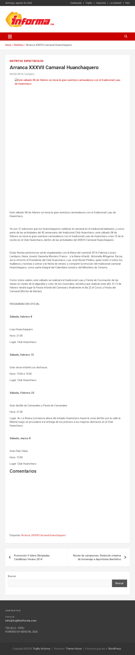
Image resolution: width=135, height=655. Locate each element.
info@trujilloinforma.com (20, 620)
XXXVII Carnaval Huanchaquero (48, 535)
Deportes (101, 3)
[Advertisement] (67, 177)
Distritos (16, 61)
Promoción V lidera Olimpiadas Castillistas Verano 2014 (32, 557)
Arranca (25, 535)
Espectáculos (33, 61)
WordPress (114, 648)
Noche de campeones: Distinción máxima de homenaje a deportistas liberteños (97, 557)
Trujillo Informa (41, 648)
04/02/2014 (16, 74)
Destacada (76, 3)
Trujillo (89, 3)
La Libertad (115, 3)
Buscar (12, 576)
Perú (127, 3)
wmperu (29, 74)
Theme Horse (74, 648)
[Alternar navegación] (10, 36)
